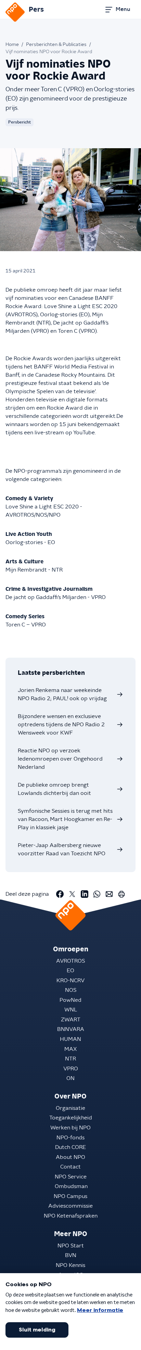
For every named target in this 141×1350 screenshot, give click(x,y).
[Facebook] (59, 894)
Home (12, 44)
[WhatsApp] (96, 894)
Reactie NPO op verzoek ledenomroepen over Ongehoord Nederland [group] (60, 759)
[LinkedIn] (84, 894)
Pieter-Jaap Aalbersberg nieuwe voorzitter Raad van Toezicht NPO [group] (61, 849)
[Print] (121, 894)
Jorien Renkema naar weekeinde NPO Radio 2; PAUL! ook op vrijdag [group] (62, 694)
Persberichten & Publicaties (56, 44)
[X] (72, 894)
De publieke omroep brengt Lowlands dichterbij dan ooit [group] (54, 789)
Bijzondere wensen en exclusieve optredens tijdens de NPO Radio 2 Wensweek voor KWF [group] (61, 725)
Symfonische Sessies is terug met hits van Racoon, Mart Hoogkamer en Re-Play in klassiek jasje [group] (65, 819)
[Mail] (109, 894)
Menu (123, 9)
